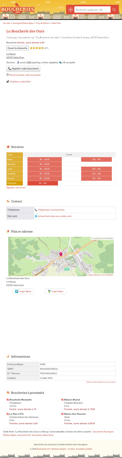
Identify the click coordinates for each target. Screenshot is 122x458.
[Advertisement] (61, 114)
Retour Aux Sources (75, 414)
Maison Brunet (72, 399)
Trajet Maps (57, 291)
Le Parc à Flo (17, 414)
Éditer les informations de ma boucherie (101, 382)
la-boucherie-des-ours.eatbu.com (54, 216)
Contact (71, 449)
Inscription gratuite (84, 449)
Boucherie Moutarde (21, 399)
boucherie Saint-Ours (42, 435)
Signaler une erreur (16, 187)
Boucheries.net (17, 9)
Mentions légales (58, 449)
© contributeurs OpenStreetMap (102, 238)
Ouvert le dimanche (17, 48)
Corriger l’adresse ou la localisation (100, 275)
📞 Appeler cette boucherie (23, 68)
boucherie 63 (24, 435)
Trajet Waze (25, 291)
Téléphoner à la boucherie (51, 210)
